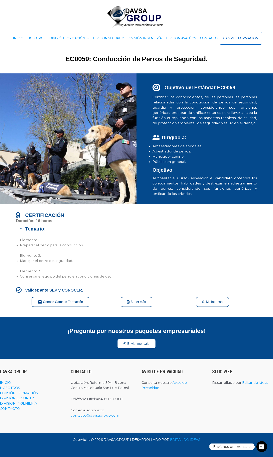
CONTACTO (209, 38)
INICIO (18, 38)
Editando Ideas (255, 383)
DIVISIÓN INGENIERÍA (145, 38)
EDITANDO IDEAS (185, 440)
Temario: (35, 229)
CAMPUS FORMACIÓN (240, 38)
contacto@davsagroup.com (95, 415)
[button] (87, 38)
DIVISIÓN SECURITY (108, 38)
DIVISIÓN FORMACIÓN (67, 38)
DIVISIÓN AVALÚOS (181, 38)
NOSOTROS (36, 38)
